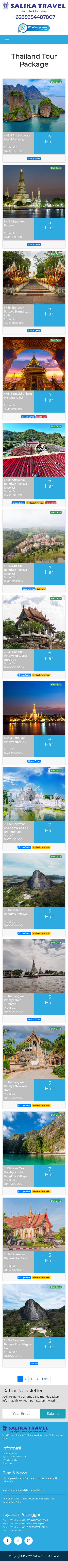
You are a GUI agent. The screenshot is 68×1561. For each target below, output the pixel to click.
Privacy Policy (9, 1459)
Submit (53, 1414)
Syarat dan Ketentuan (14, 1456)
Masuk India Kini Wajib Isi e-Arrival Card (22, 1490)
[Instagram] (28, 1540)
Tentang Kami (9, 1453)
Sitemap (7, 1463)
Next (45, 1378)
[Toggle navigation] (7, 39)
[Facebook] (7, 1540)
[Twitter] (18, 1540)
